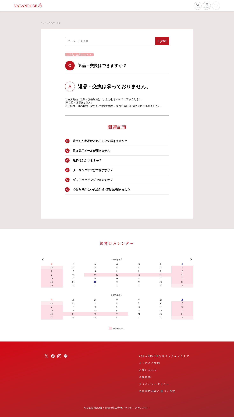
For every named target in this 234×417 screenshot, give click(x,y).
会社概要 (145, 377)
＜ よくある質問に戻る (50, 23)
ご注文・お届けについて (79, 54)
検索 (164, 41)
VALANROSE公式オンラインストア (164, 356)
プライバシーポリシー (154, 384)
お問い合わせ (148, 370)
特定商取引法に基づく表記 (157, 391)
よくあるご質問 (149, 363)
